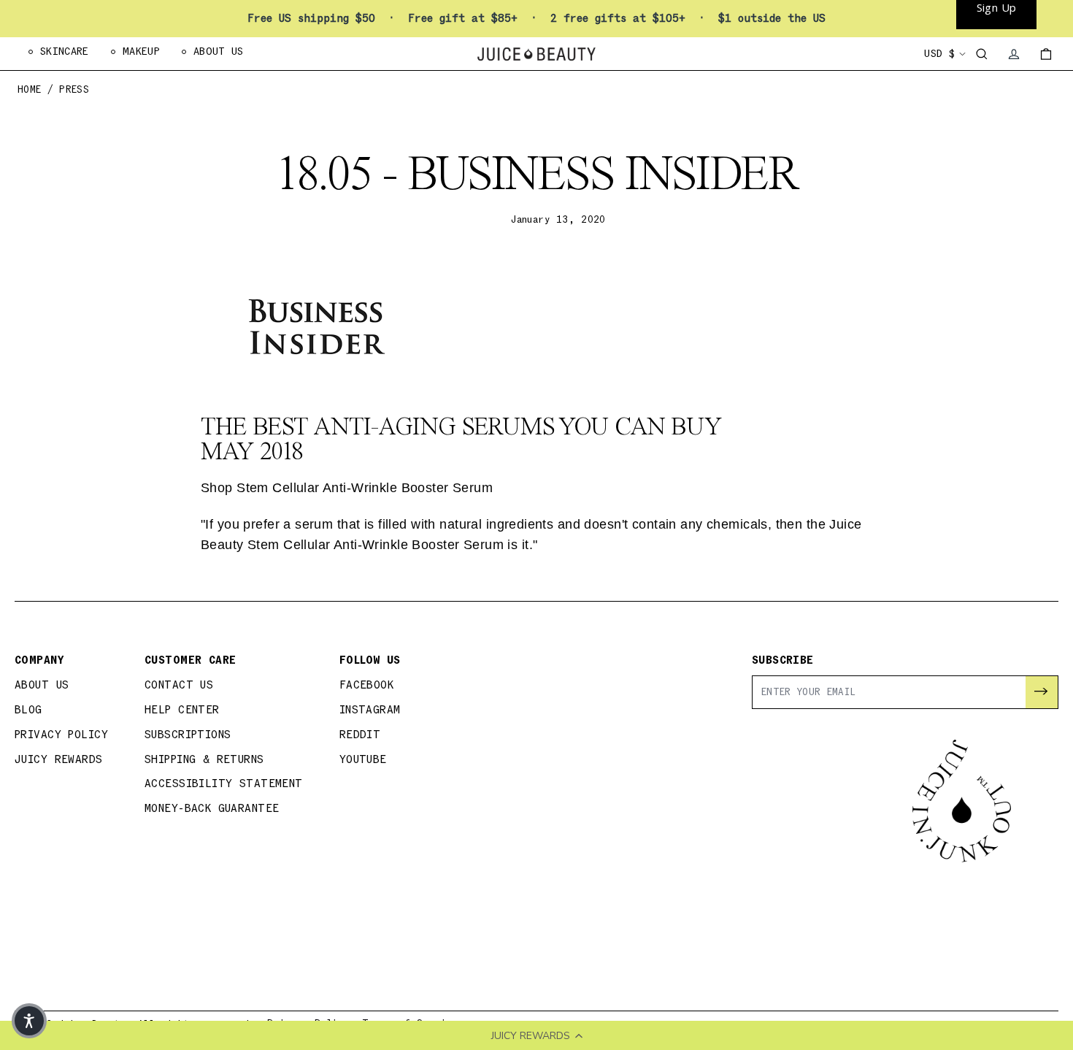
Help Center (182, 710)
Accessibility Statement (224, 784)
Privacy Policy (61, 735)
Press (74, 90)
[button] (29, 1020)
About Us (42, 685)
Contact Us (179, 685)
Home (30, 90)
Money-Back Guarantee (212, 809)
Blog (28, 710)
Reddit (360, 735)
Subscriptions (188, 735)
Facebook (366, 685)
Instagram (370, 710)
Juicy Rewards (59, 760)
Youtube (363, 760)
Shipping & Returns (204, 760)
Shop (347, 487)
